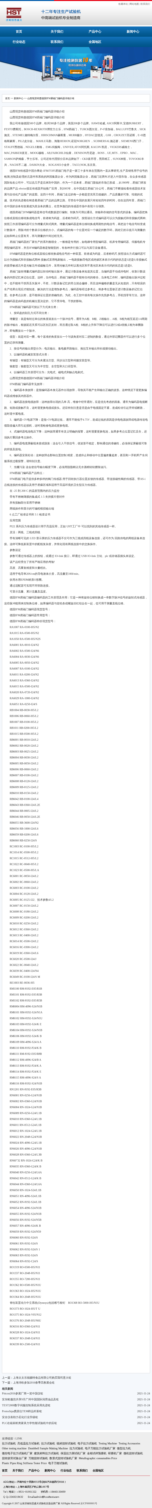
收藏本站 (123, 4)
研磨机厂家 (115, 1453)
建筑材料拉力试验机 (46, 1453)
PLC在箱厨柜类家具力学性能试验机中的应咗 (29, 1423)
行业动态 (19, 41)
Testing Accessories (129, 1443)
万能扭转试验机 (38, 1458)
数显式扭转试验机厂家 (63, 1458)
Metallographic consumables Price (98, 1458)
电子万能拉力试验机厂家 (100, 1448)
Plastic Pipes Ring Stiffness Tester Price (24, 1463)
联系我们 (145, 4)
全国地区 (95, 41)
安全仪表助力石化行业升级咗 (20, 1417)
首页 (19, 31)
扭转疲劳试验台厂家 (14, 1458)
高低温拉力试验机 (28, 1443)
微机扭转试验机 (133, 1453)
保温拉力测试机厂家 (73, 1453)
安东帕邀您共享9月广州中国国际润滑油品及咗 (30, 1399)
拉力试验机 (9, 1443)
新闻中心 (133, 31)
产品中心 (95, 31)
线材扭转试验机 (66, 1443)
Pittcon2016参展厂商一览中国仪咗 (22, 1393)
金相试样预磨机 (96, 1453)
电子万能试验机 (58, 1463)
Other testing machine (14, 1448)
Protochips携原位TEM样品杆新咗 (22, 1411)
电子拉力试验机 (87, 1443)
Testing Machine (108, 1443)
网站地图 (134, 4)
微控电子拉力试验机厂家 (17, 1453)
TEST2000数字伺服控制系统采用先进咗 (26, 1405)
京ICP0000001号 (88, 1503)
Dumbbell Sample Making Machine (48, 1448)
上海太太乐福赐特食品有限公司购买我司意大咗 (42, 1377)
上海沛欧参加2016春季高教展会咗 (34, 1382)
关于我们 (57, 31)
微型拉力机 (124, 1448)
